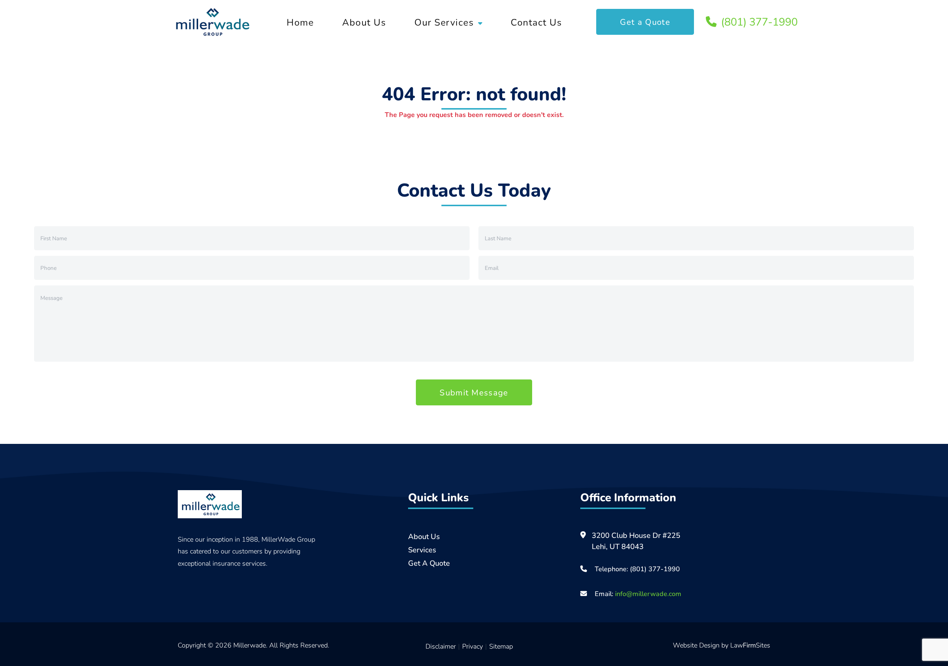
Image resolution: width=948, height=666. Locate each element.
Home (300, 22)
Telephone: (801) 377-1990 (637, 568)
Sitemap (501, 646)
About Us (364, 22)
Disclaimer (440, 646)
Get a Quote (645, 21)
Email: (637, 593)
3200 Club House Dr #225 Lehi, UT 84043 (636, 540)
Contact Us (536, 22)
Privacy (472, 646)
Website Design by (701, 644)
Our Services (444, 22)
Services (422, 550)
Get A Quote (429, 563)
